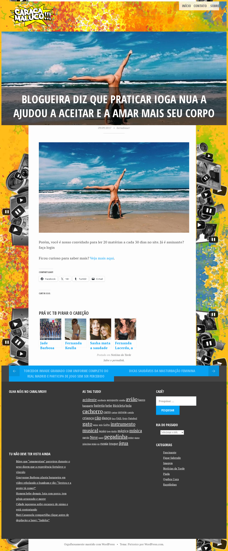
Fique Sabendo (172, 458)
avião (132, 399)
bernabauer (123, 128)
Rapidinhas (170, 484)
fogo (125, 418)
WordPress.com (153, 544)
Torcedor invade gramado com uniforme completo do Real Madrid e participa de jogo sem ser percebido (66, 373)
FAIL (119, 418)
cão (98, 417)
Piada (166, 474)
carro (107, 412)
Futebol (132, 418)
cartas (114, 412)
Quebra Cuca (171, 479)
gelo (101, 425)
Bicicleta (119, 406)
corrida (130, 412)
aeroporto (112, 400)
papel (101, 437)
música (135, 430)
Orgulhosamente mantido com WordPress (89, 544)
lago (109, 431)
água (123, 443)
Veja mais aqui (102, 258)
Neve (94, 437)
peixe (131, 437)
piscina (86, 443)
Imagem (168, 463)
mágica (123, 431)
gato (87, 423)
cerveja (122, 412)
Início (186, 5)
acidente (89, 399)
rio (98, 444)
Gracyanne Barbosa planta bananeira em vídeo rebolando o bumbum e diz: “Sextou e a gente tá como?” (43, 483)
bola (128, 406)
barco (141, 400)
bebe (108, 406)
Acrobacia (101, 400)
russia (104, 444)
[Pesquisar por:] (176, 401)
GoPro (106, 424)
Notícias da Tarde (121, 355)
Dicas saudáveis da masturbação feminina (162, 370)
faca (114, 418)
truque (113, 444)
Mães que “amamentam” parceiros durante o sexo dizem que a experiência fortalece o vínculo (43, 467)
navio (85, 437)
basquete (87, 405)
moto (114, 431)
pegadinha (116, 436)
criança (88, 418)
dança (106, 418)
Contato (200, 5)
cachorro (92, 411)
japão (102, 431)
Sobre (214, 5)
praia (94, 443)
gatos (95, 425)
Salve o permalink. (114, 360)
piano (136, 437)
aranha (122, 400)
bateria (99, 405)
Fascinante (169, 452)
